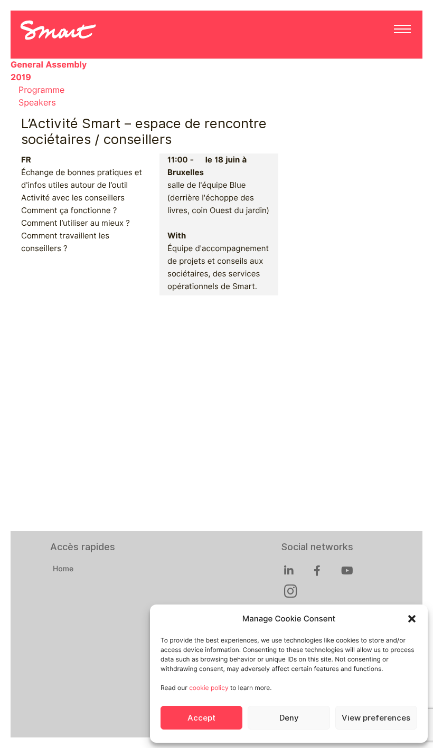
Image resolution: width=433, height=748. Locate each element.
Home (63, 569)
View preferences (376, 718)
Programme (41, 90)
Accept (201, 718)
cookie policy (208, 688)
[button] (412, 618)
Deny (288, 718)
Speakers (37, 103)
